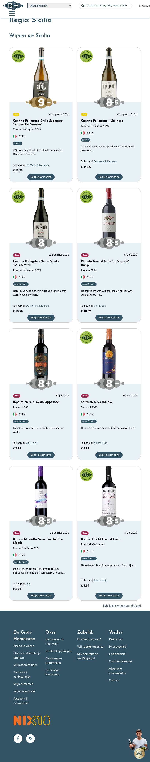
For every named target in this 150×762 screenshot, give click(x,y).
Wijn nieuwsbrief (25, 691)
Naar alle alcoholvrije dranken (27, 655)
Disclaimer (116, 639)
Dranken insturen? (89, 639)
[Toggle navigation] (9, 13)
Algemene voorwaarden (117, 671)
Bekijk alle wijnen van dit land (122, 605)
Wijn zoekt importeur (91, 646)
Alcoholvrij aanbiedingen (22, 674)
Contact (114, 680)
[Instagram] (32, 738)
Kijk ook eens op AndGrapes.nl (87, 656)
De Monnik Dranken (37, 165)
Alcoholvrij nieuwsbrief (21, 701)
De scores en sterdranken (53, 660)
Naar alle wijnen (24, 646)
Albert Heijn (100, 443)
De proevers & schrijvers (54, 641)
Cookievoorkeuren (121, 661)
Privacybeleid (117, 646)
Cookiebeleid (117, 654)
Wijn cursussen (23, 684)
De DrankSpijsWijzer (58, 651)
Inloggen (144, 5)
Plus (28, 583)
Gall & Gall (100, 306)
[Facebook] (20, 738)
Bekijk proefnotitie (41, 177)
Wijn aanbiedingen (26, 665)
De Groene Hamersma (52, 672)
